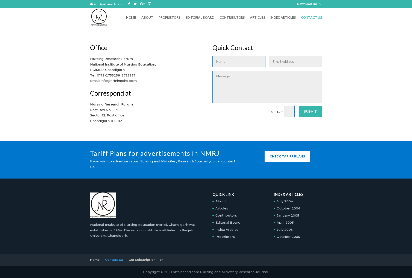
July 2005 (285, 230)
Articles (257, 17)
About (147, 17)
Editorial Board (199, 17)
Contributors (232, 17)
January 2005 (288, 215)
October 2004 (288, 208)
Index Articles (283, 17)
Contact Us (311, 17)
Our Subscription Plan (146, 260)
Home (131, 17)
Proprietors (169, 17)
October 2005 (288, 237)
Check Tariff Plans (287, 156)
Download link (307, 4)
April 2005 (285, 222)
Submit (310, 111)
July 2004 (285, 201)
